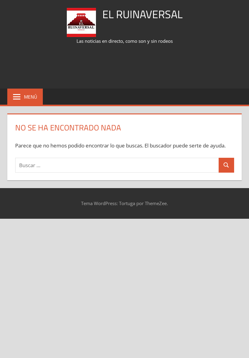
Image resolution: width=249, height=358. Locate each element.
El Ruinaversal (142, 14)
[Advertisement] (124, 67)
